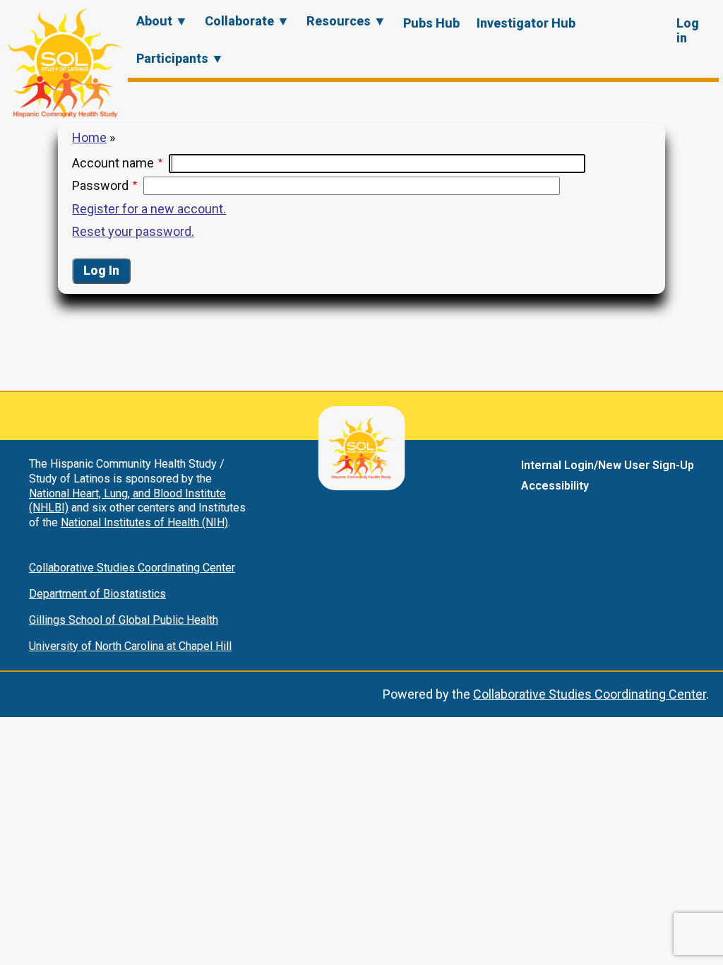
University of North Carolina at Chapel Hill (130, 646)
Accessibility (555, 485)
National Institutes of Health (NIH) (144, 522)
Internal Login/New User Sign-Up (607, 465)
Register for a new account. (149, 208)
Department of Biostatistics (97, 593)
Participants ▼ (180, 58)
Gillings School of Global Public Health (123, 620)
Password (100, 185)
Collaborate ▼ (247, 20)
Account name (113, 162)
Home (89, 137)
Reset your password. (133, 231)
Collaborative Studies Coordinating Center (132, 567)
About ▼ (162, 20)
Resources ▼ (346, 20)
